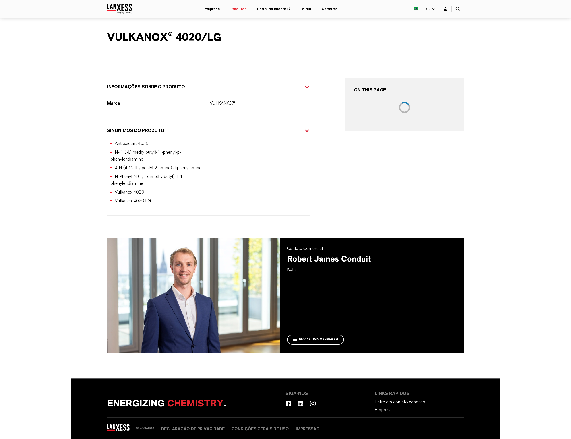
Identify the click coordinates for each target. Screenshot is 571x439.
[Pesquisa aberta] (457, 9)
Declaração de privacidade (193, 429)
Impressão (308, 429)
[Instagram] (313, 403)
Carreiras (330, 9)
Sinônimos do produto (135, 130)
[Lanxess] (121, 429)
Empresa (212, 9)
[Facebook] (288, 403)
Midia (306, 9)
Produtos (238, 9)
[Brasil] (416, 9)
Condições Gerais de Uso (260, 429)
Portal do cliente (271, 9)
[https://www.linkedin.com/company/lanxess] (300, 403)
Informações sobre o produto (146, 87)
